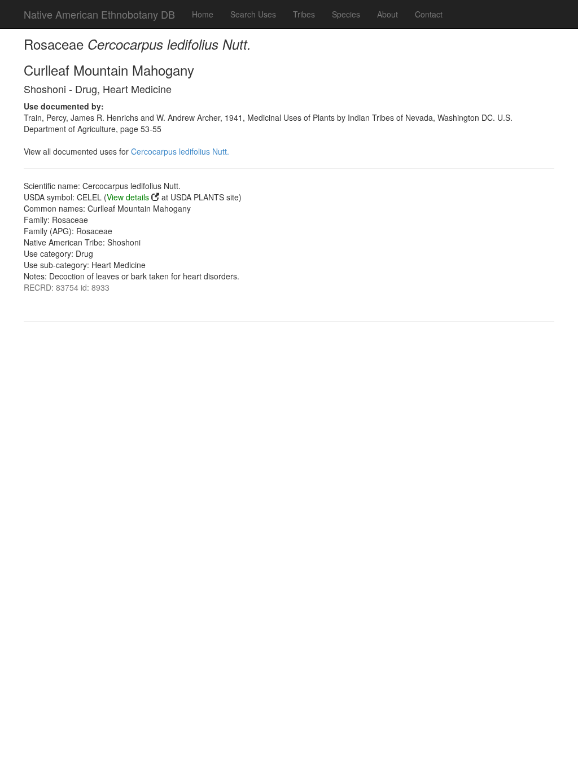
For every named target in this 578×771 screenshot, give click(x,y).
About (387, 14)
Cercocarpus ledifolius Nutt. (180, 151)
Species (346, 14)
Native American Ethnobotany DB (99, 14)
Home (202, 14)
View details (128, 197)
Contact (429, 14)
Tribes (304, 14)
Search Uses (253, 14)
